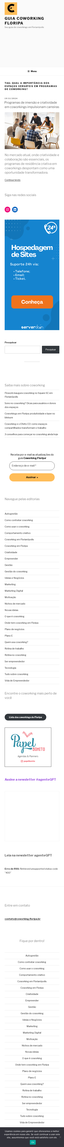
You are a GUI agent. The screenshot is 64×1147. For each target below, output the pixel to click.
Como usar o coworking (17, 526)
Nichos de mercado (15, 603)
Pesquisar (11, 342)
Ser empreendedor (15, 661)
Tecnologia (10, 668)
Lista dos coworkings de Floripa (25, 717)
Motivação (10, 597)
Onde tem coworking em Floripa (21, 622)
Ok (32, 1142)
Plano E (9, 635)
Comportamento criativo (18, 533)
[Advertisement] (32, 46)
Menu (34, 71)
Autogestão (11, 513)
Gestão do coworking (16, 571)
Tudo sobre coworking (16, 674)
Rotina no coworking (15, 655)
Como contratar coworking (19, 520)
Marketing (10, 584)
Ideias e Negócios (14, 578)
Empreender (11, 558)
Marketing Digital (14, 590)
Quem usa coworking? (16, 642)
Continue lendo (13, 180)
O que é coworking (14, 616)
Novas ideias (11, 610)
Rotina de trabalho (14, 648)
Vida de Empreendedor (17, 680)
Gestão (9, 565)
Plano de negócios (14, 629)
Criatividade (11, 552)
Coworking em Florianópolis (19, 539)
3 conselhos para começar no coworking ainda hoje (31, 434)
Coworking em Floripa (16, 546)
